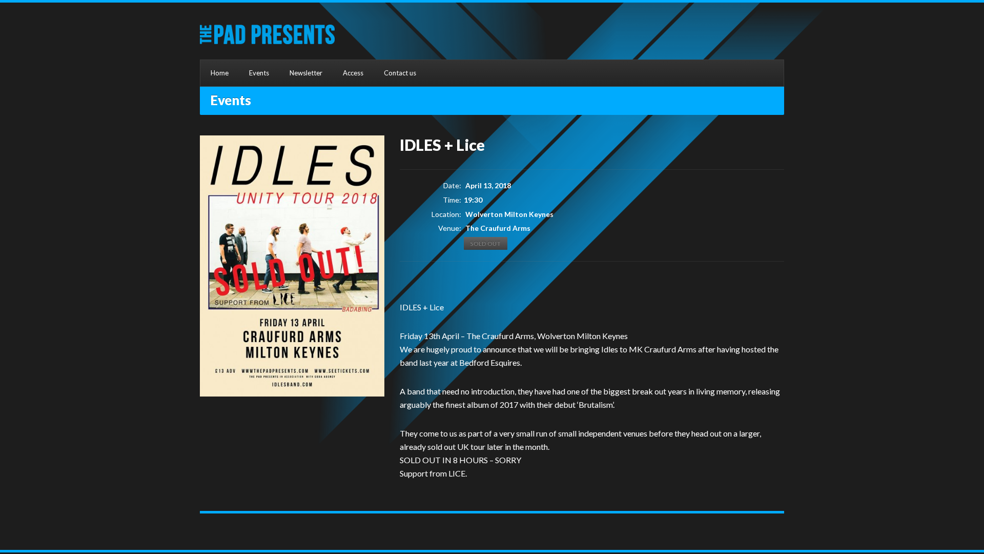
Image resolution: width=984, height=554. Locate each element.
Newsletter (306, 73)
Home (220, 73)
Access (353, 73)
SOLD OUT (485, 243)
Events (259, 73)
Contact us (400, 73)
